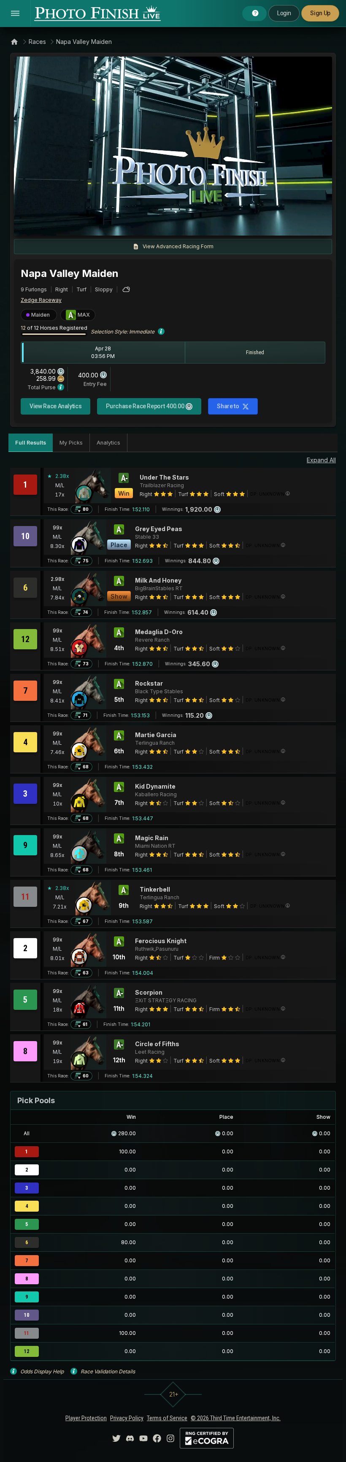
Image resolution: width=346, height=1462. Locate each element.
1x (106, 225)
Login (284, 13)
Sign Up (320, 13)
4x (133, 225)
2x (119, 225)
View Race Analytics (55, 406)
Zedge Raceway (41, 300)
